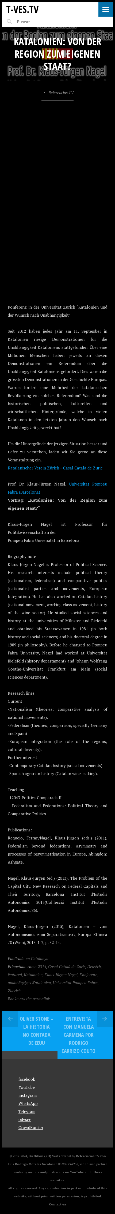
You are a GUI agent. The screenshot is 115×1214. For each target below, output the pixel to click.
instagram (27, 1095)
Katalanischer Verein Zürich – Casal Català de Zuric (55, 468)
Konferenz (88, 974)
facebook (26, 1079)
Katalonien (33, 974)
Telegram (26, 1111)
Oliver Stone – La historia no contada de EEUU (36, 1030)
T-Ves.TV (22, 9)
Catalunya (39, 958)
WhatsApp (28, 1103)
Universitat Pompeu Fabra (75, 982)
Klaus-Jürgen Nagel (61, 974)
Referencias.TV (61, 92)
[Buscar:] (39, 21)
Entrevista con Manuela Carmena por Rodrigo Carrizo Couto (78, 1034)
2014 (42, 966)
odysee (24, 1119)
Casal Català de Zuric (66, 966)
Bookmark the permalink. (29, 998)
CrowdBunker (30, 1127)
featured (15, 974)
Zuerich (14, 990)
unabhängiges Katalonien (29, 982)
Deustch (94, 966)
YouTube (26, 1087)
